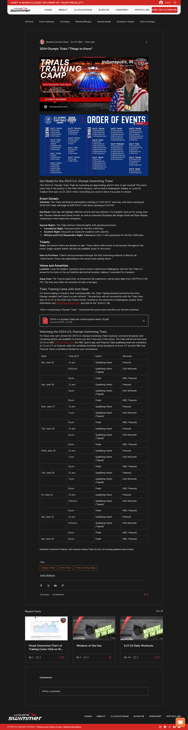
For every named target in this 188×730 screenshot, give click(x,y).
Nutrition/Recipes (84, 21)
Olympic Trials (48, 567)
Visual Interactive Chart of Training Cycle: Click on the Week (45, 647)
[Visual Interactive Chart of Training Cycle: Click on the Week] (46, 628)
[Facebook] (165, 727)
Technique (65, 21)
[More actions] (146, 42)
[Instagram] (160, 727)
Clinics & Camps (147, 21)
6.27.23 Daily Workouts (138, 645)
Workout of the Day (88, 645)
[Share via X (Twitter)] (48, 585)
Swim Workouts (46, 21)
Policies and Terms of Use (49, 726)
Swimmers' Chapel (125, 21)
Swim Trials (65, 567)
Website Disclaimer (72, 726)
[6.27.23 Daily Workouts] (141, 628)
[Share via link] (62, 585)
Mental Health (104, 21)
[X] (169, 727)
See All (159, 611)
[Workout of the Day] (94, 628)
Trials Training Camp (85, 567)
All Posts (29, 21)
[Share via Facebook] (41, 585)
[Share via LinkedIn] (55, 585)
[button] (175, 2)
